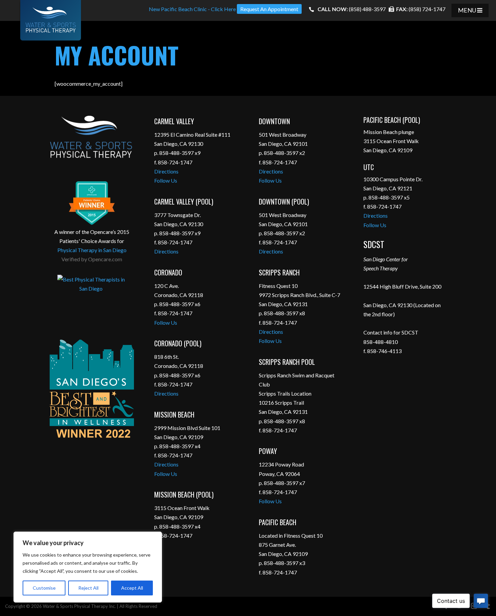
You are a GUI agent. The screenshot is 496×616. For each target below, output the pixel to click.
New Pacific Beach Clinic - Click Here (192, 9)
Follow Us (165, 180)
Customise (44, 588)
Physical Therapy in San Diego (92, 250)
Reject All (88, 588)
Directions (166, 171)
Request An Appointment (269, 9)
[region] (87, 567)
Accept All (132, 588)
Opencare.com (105, 259)
